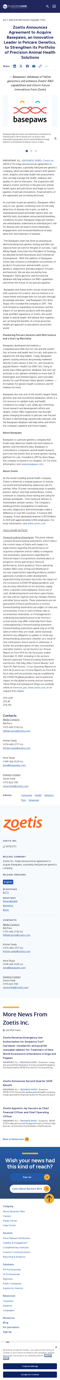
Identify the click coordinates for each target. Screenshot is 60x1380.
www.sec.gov (20, 687)
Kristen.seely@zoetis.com (16, 748)
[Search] (47, 6)
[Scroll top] (49, 1199)
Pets (23, 800)
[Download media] (55, 138)
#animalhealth (10, 901)
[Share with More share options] (46, 66)
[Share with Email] (33, 66)
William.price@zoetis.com (16, 730)
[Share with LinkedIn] (14, 66)
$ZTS (6, 892)
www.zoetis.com (36, 523)
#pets (6, 909)
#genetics (8, 905)
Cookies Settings (30, 1366)
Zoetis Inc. (48, 160)
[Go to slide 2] (31, 151)
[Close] (56, 1347)
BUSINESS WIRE (32, 160)
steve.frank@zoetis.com (15, 786)
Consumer (26, 795)
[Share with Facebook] (27, 66)
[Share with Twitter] (21, 66)
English (8, 882)
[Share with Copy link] (40, 66)
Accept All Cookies (30, 1374)
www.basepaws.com (32, 464)
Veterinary (34, 800)
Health (38, 795)
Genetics (49, 795)
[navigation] (54, 6)
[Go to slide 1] (27, 151)
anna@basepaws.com (14, 765)
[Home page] (15, 6)
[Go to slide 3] (36, 151)
